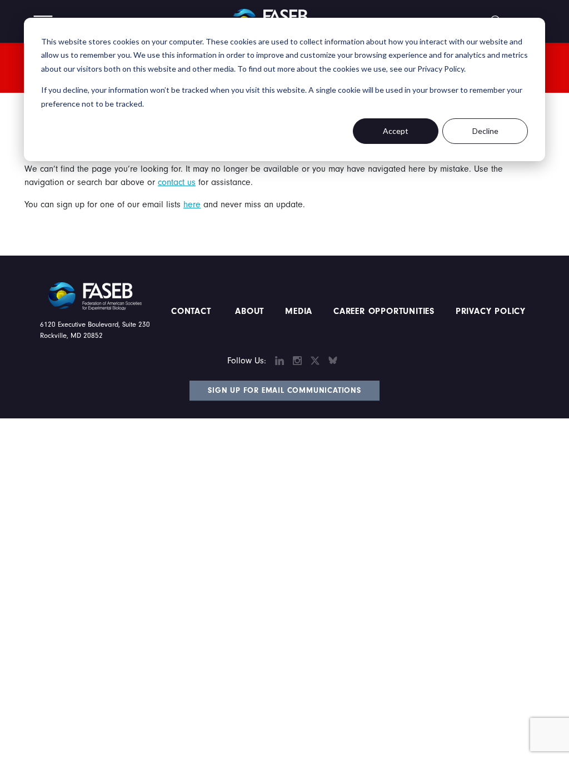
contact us (177, 182)
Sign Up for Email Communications (284, 390)
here (192, 204)
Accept (395, 131)
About (250, 311)
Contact (192, 311)
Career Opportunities (382, 311)
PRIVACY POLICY (490, 311)
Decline (485, 131)
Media (298, 311)
